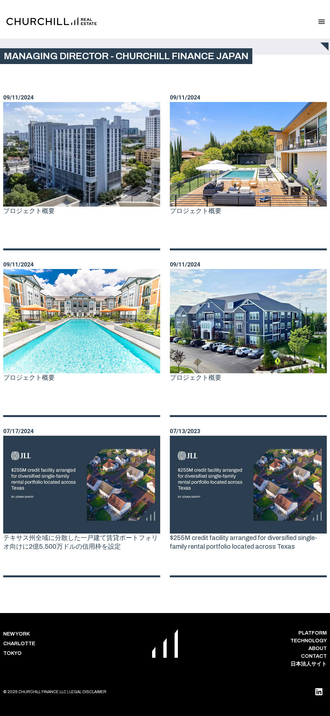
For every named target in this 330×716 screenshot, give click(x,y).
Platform (312, 633)
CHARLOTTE (19, 643)
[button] (321, 21)
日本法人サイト (309, 663)
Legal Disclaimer (87, 692)
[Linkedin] (319, 692)
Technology (308, 640)
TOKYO (12, 653)
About (317, 648)
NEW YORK (16, 634)
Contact (314, 656)
